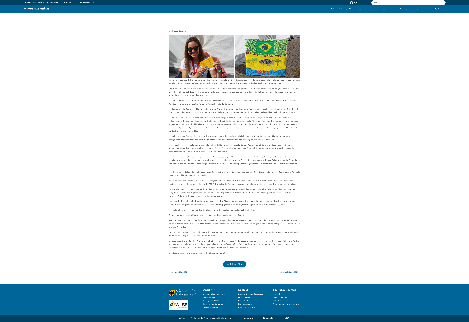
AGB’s (287, 318)
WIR (333, 9)
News (359, 9)
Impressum (249, 318)
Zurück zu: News (235, 264)
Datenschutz (269, 318)
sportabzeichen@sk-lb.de (289, 304)
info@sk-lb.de (249, 308)
